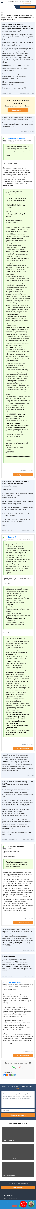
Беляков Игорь (13, 537)
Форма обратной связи (10, 1199)
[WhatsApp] (12, 1075)
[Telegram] (15, 1075)
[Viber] (10, 1075)
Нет (15, 1206)
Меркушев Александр (16, 138)
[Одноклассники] (7, 1075)
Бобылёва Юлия (14, 983)
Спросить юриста (27, 3)
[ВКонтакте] (5, 1075)
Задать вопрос (27, 7)
